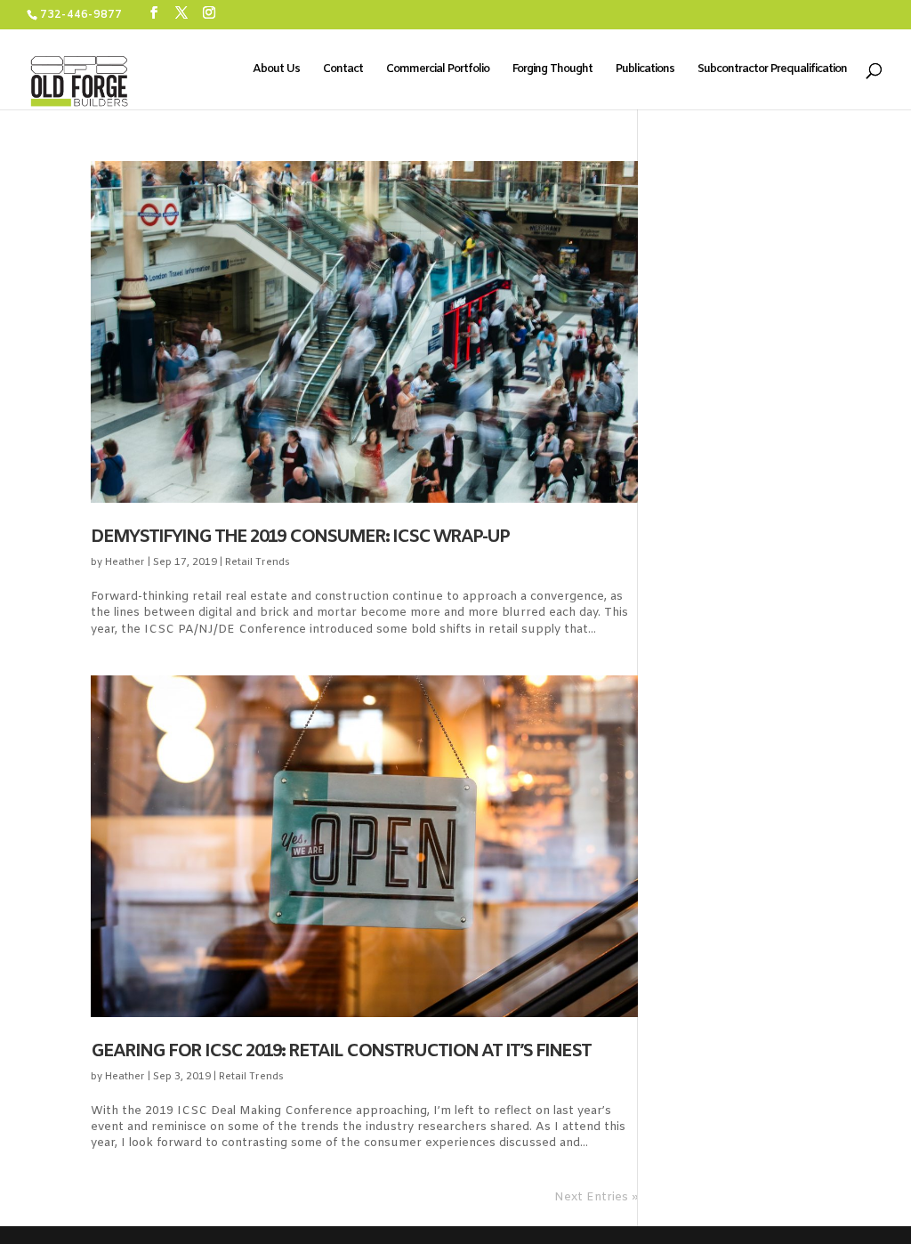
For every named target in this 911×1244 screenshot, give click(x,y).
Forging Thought (552, 70)
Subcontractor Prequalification (772, 70)
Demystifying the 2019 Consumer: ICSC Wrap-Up (300, 537)
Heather (125, 562)
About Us (276, 70)
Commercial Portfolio (437, 70)
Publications (645, 70)
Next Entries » (596, 1197)
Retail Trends (257, 562)
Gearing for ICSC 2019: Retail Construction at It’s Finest (341, 1051)
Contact (343, 70)
